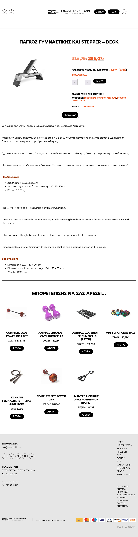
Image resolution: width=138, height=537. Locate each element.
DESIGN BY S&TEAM (126, 527)
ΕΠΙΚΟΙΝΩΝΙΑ (123, 474)
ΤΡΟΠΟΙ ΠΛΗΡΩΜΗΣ (126, 495)
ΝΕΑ (119, 455)
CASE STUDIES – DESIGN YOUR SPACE (125, 467)
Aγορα (99, 81)
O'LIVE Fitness (87, 106)
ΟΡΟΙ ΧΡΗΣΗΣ (123, 486)
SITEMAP (61, 520)
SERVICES (122, 448)
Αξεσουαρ (111, 98)
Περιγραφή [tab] (70, 115)
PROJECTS (122, 451)
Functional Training (95, 98)
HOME (120, 442)
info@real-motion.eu (12, 447)
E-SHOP (121, 458)
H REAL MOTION (125, 445)
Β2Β (119, 461)
